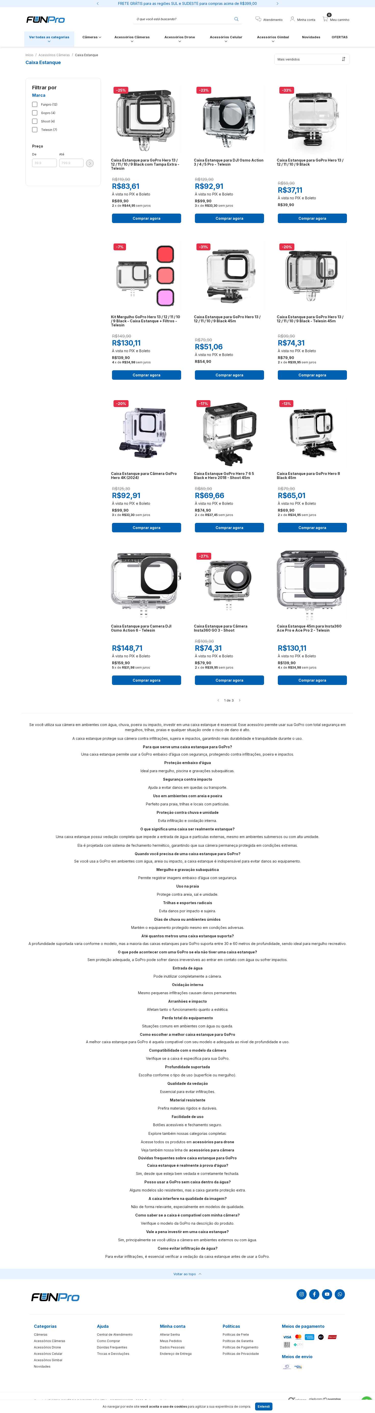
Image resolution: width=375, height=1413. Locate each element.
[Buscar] (236, 19)
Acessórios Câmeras (132, 37)
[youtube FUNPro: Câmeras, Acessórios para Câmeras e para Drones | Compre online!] (327, 1294)
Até (61, 154)
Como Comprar (108, 1341)
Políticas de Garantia (238, 1341)
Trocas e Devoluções (113, 1354)
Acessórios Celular (226, 37)
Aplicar (90, 163)
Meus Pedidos (171, 1341)
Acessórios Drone (180, 37)
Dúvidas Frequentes (112, 1347)
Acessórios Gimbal (273, 37)
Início (29, 55)
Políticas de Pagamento (240, 1347)
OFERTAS (340, 37)
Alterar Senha (170, 1334)
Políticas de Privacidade (241, 1354)
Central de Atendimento (115, 1334)
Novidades (311, 37)
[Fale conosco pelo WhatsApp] (340, 1294)
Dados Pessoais (172, 1347)
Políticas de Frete (236, 1334)
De (34, 154)
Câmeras (90, 37)
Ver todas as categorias (49, 37)
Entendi (264, 1406)
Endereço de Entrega (176, 1354)
